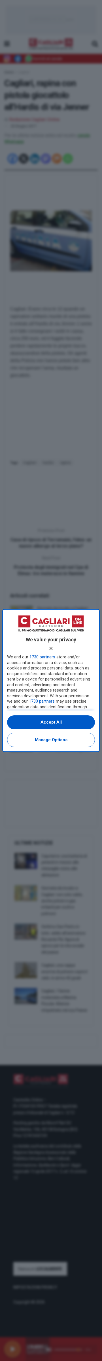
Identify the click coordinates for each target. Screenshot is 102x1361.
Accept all (51, 722)
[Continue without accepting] (51, 648)
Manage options (51, 739)
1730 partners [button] (42, 657)
